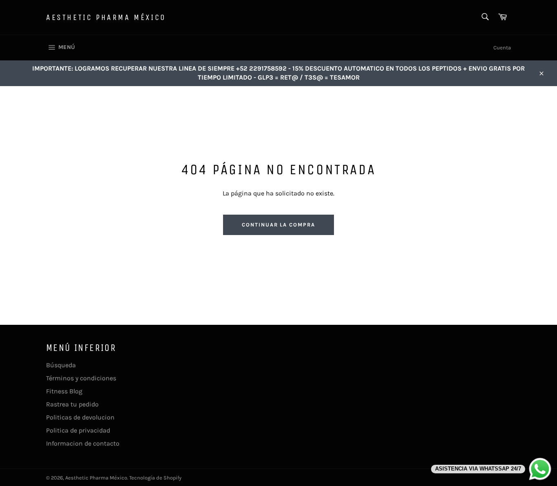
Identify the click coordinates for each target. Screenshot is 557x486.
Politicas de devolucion (80, 417)
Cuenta (502, 47)
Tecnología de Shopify (155, 478)
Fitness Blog (64, 391)
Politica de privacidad (78, 430)
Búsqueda (61, 365)
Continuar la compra (278, 225)
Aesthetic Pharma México (106, 17)
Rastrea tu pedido (72, 404)
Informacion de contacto (82, 443)
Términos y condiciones (81, 378)
